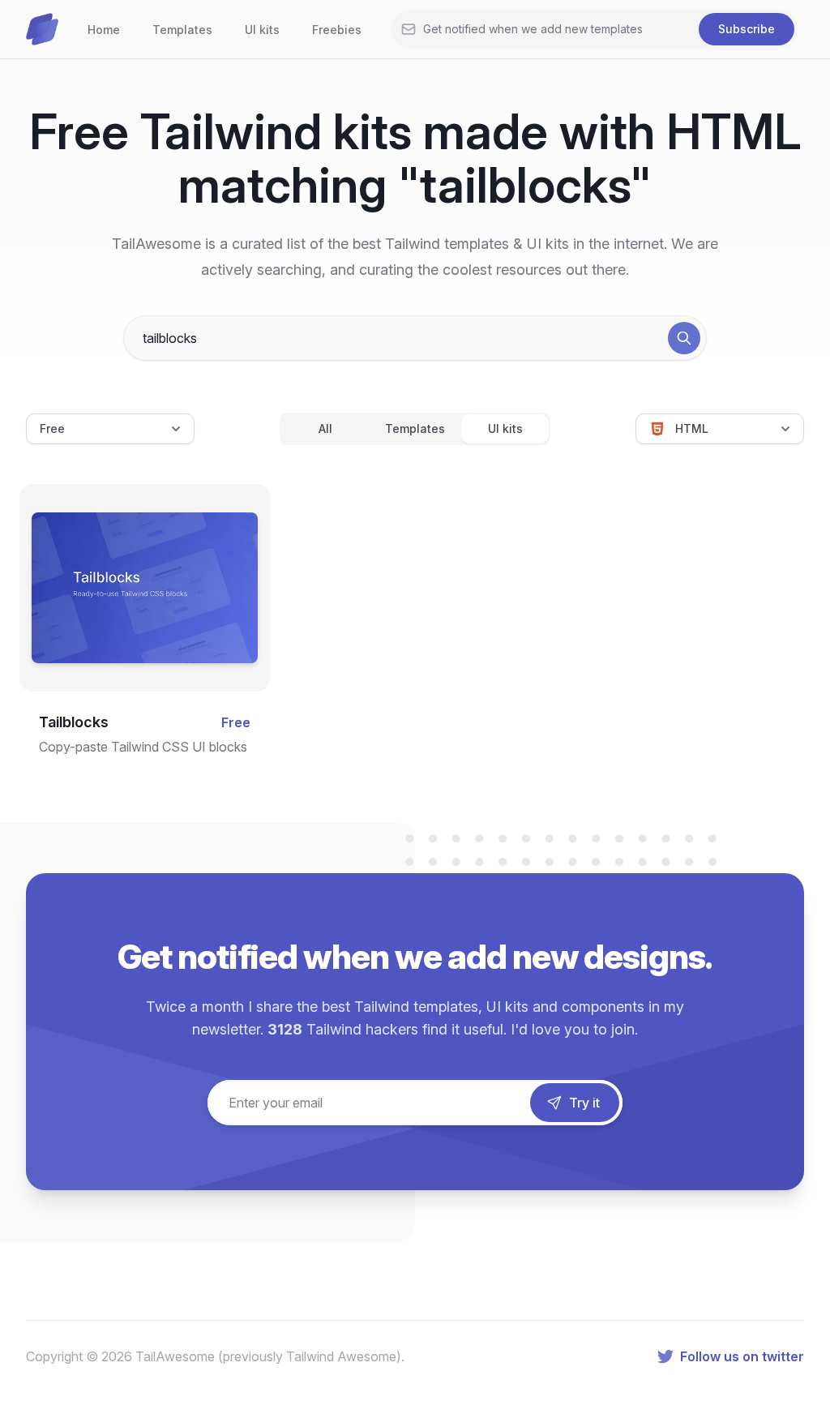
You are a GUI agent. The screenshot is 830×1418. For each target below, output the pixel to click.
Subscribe (746, 29)
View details (131, 609)
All (325, 428)
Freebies (337, 29)
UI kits (262, 29)
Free (52, 428)
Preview (145, 557)
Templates (182, 29)
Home (104, 29)
